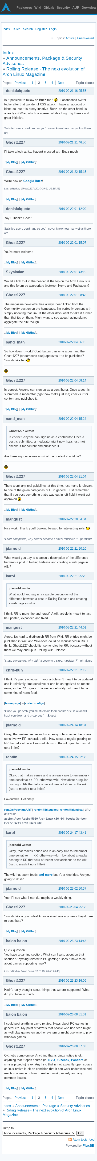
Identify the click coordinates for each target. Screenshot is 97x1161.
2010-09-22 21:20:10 (72, 548)
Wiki (37, 7)
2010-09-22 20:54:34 (72, 519)
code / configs (34, 703)
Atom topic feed (83, 1139)
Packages (24, 7)
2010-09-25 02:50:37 (72, 888)
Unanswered (85, 38)
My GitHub (28, 162)
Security (63, 7)
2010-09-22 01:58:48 (72, 295)
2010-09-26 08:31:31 (72, 1014)
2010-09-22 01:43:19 (72, 272)
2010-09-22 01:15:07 (72, 242)
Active (70, 38)
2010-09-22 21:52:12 (72, 670)
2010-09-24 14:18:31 (72, 725)
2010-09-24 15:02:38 (72, 757)
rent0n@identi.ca (71, 809)
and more (46, 874)
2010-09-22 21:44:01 (72, 627)
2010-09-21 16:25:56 (72, 91)
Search (28, 29)
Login (53, 29)
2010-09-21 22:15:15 (72, 172)
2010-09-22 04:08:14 (72, 380)
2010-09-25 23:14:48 (72, 941)
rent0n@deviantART (18, 809)
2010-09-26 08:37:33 (72, 1046)
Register (41, 29)
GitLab (49, 7)
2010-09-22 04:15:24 (72, 418)
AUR (75, 7)
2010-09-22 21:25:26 (72, 576)
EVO (51, 1060)
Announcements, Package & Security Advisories (52, 1106)
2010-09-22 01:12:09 (72, 209)
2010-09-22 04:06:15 (72, 342)
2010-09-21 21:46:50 (72, 142)
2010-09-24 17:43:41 (72, 832)
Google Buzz (32, 181)
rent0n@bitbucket (46, 809)
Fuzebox (63, 1060)
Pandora (77, 1060)
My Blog (11, 162)
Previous (21, 83)
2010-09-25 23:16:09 (72, 980)
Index (6, 29)
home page (12, 703)
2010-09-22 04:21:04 (72, 476)
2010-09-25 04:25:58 (72, 907)
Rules (16, 29)
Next (61, 83)
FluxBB (88, 1145)
